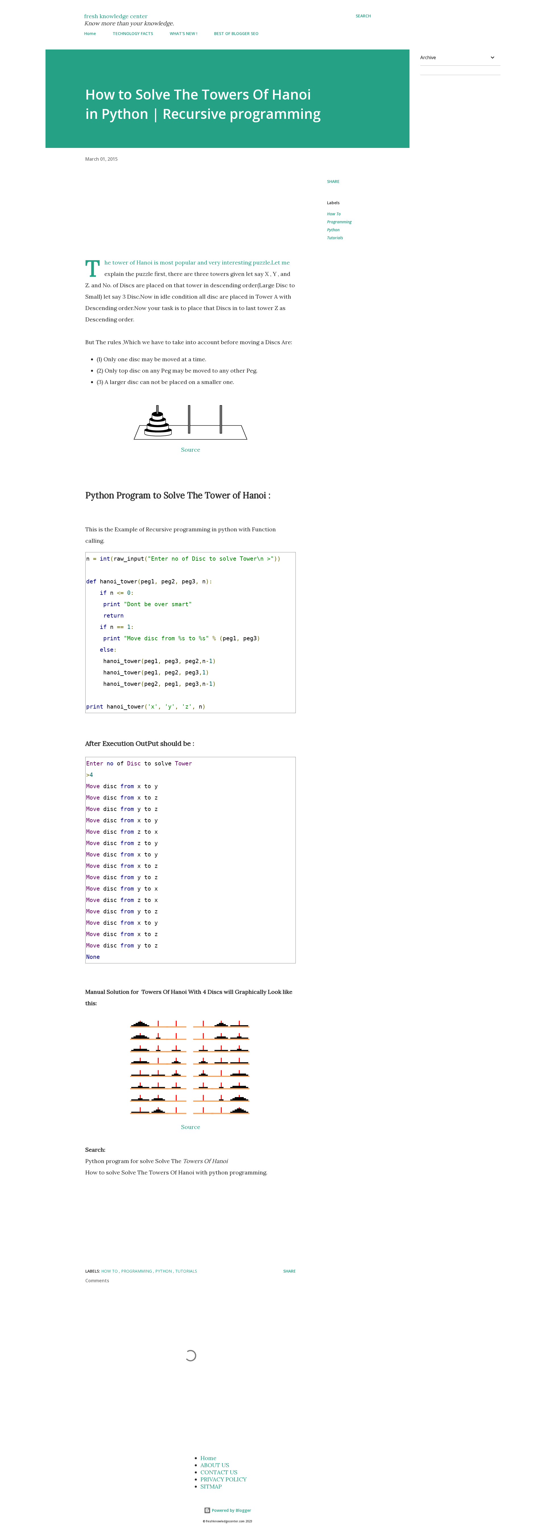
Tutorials (335, 237)
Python (333, 229)
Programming (339, 221)
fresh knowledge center (116, 16)
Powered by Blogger (231, 1510)
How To (334, 213)
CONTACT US (218, 1472)
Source (190, 449)
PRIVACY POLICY (223, 1479)
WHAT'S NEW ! (183, 33)
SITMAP (211, 1486)
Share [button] (333, 181)
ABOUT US (214, 1465)
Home (90, 33)
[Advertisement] (206, 217)
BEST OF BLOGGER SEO (236, 33)
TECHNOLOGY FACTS (133, 33)
